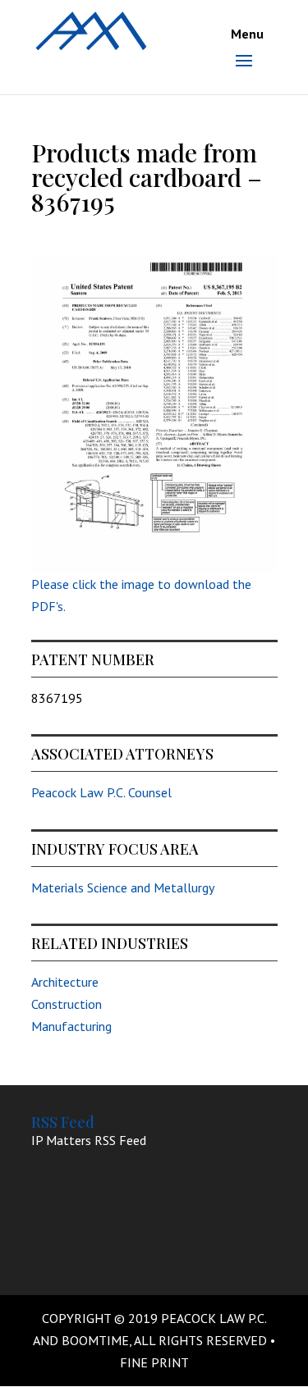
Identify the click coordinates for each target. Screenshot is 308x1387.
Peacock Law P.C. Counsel (101, 792)
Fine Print (154, 1362)
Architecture (65, 982)
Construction (66, 1004)
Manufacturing (71, 1026)
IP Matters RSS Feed (88, 1140)
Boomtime (95, 1340)
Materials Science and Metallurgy (122, 887)
